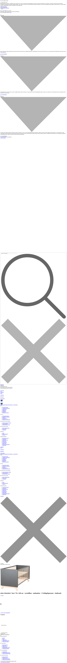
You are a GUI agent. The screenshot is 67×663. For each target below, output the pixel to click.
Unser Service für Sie (4, 655)
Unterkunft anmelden (5, 648)
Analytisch (2, 55)
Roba (2, 595)
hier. (11, 12)
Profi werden (4, 645)
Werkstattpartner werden (6, 647)
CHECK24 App (4, 657)
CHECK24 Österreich (5, 640)
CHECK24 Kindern (6, 652)
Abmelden (2, 496)
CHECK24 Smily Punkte (6, 659)
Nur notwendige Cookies (4, 0)
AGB (1, 662)
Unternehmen (4, 639)
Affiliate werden (4, 646)
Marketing (2, 96)
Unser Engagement (4, 650)
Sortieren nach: (2, 633)
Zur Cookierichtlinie (3, 94)
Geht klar (5, 6)
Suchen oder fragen (4, 253)
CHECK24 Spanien (5, 641)
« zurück (1, 8)
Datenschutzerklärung (3, 7)
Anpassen (1, 6)
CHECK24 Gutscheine (6, 658)
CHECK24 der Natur (6, 653)
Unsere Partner (3, 643)
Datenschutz (4, 662)
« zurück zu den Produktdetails (5, 612)
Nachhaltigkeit (4, 651)
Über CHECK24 (4, 636)
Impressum (8, 662)
